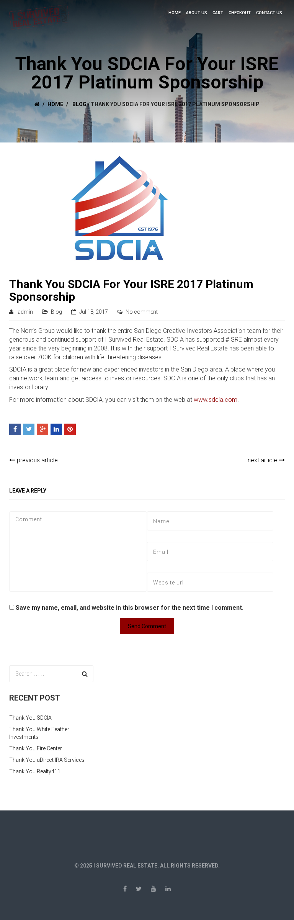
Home (174, 12)
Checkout (240, 12)
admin (25, 312)
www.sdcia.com (215, 399)
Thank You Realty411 (34, 771)
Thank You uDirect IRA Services (47, 760)
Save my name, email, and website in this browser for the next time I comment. (129, 607)
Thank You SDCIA (30, 718)
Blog (79, 104)
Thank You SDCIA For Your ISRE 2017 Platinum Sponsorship (131, 290)
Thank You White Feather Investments (39, 733)
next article (263, 460)
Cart (217, 12)
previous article (36, 460)
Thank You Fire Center (35, 748)
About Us (196, 12)
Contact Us (269, 12)
